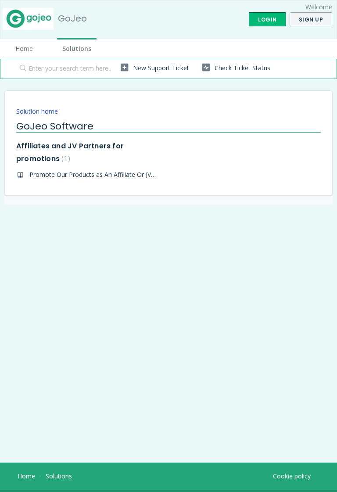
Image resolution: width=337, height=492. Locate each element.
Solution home (37, 111)
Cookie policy (292, 476)
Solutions (76, 48)
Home (24, 48)
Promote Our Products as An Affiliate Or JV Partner (101, 174)
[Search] (21, 69)
